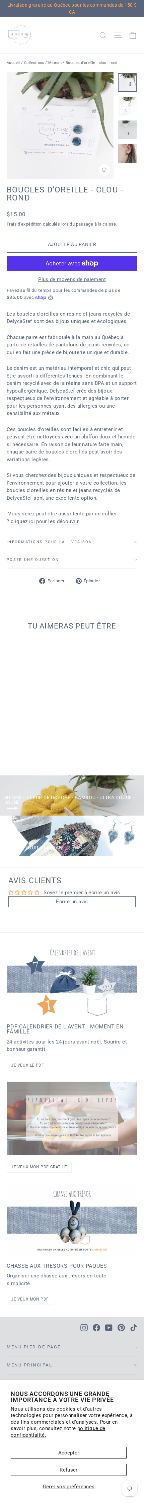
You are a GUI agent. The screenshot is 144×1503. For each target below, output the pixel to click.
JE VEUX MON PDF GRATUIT (39, 1167)
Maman (55, 63)
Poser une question (33, 560)
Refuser (69, 1470)
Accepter (68, 1453)
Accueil (13, 63)
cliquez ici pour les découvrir (45, 521)
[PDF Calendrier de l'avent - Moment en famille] (72, 980)
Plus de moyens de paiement (72, 279)
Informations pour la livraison (49, 542)
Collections (34, 63)
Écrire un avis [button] (72, 902)
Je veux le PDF (27, 1065)
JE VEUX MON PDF (30, 1299)
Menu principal (29, 1364)
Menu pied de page (34, 1346)
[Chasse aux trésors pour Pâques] (72, 1220)
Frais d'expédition (24, 224)
